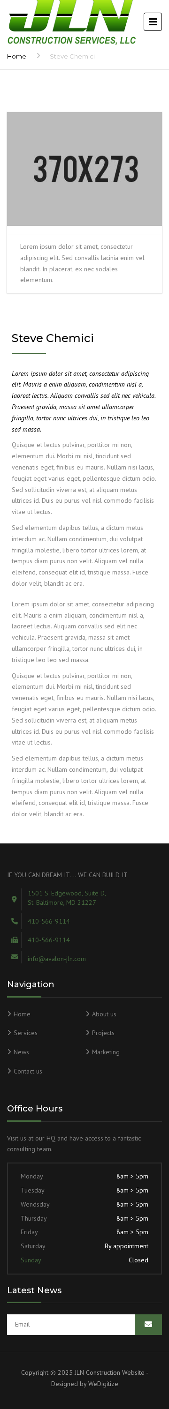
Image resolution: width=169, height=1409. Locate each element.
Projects (103, 1033)
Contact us (28, 1071)
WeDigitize (103, 1383)
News (21, 1052)
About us (104, 1014)
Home (16, 56)
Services (26, 1033)
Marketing (106, 1052)
